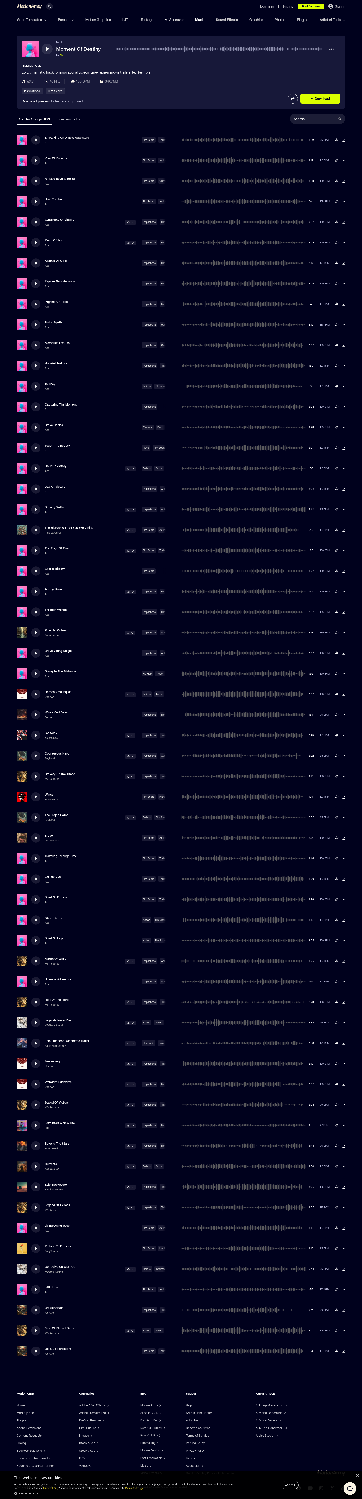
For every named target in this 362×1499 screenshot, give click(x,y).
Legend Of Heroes (57, 1205)
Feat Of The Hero (57, 999)
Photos (280, 20)
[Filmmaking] (157, 1442)
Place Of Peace (55, 240)
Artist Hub (193, 1420)
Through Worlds (56, 609)
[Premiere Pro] (159, 1420)
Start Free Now (311, 6)
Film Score (55, 91)
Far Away (51, 733)
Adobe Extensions (29, 1428)
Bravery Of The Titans (60, 774)
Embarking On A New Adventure (67, 137)
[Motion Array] (159, 1405)
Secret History (55, 568)
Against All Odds (56, 260)
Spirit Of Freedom (57, 897)
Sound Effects (227, 20)
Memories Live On (57, 343)
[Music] (150, 1465)
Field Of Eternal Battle (60, 1328)
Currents (51, 1164)
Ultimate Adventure (58, 979)
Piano (160, 427)
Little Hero (52, 1287)
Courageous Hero (57, 753)
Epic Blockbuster (56, 1184)
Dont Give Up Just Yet (60, 1266)
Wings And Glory (56, 712)
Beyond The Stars (57, 1143)
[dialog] (181, 1485)
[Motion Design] (161, 1450)
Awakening (52, 1061)
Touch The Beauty (57, 445)
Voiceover (176, 20)
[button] (124, 1493)
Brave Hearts (54, 425)
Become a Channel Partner (35, 1465)
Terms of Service (197, 1435)
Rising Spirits (54, 322)
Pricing (21, 1443)
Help (189, 1405)
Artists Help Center (199, 1413)
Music (199, 20)
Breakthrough (54, 1307)
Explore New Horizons (60, 281)
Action (159, 468)
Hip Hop (147, 673)
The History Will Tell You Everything (69, 527)
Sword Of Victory (57, 1102)
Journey (50, 384)
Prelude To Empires (58, 1246)
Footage (147, 20)
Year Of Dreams (56, 158)
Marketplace (25, 1413)
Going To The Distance (60, 671)
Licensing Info (68, 119)
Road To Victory (56, 630)
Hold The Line (54, 199)
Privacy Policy (195, 1450)
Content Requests (29, 1435)
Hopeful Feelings (56, 363)
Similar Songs (34, 119)
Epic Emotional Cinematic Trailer (67, 1041)
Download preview (36, 101)
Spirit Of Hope (55, 938)
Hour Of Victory (55, 466)
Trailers (147, 386)
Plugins (302, 20)
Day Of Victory (55, 486)
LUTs (125, 20)
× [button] (357, 1475)
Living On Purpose (57, 1225)
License (191, 1458)
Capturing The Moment (61, 404)
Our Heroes (53, 876)
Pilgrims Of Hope (56, 302)
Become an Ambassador (33, 1458)
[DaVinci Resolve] (164, 1427)
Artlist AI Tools (330, 20)
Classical (160, 386)
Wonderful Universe (58, 1082)
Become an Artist (198, 1428)
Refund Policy (195, 1443)
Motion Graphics (98, 20)
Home (21, 1405)
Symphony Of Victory (59, 219)
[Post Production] (163, 1457)
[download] (343, 140)
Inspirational (32, 91)
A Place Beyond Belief (60, 178)
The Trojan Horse (56, 815)
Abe (62, 55)
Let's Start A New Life (60, 1123)
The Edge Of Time (57, 548)
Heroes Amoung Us (58, 692)
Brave (49, 835)
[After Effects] (159, 1412)
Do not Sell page (134, 1488)
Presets (64, 20)
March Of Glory (55, 958)
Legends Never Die (58, 1020)
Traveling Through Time (61, 856)
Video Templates (30, 20)
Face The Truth (55, 917)
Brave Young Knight (58, 651)
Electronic (148, 1043)
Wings (49, 794)
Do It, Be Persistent (58, 1348)
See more (143, 72)
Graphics (256, 20)
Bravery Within (55, 507)
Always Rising (54, 589)
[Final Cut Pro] (159, 1435)
